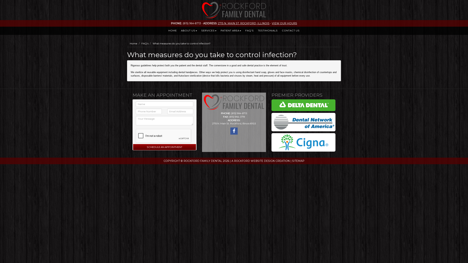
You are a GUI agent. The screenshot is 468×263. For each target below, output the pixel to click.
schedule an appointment (164, 147)
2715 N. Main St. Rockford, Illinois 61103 (234, 123)
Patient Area (230, 30)
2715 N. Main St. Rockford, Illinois (243, 23)
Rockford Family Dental (203, 161)
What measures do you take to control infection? (181, 43)
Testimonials (268, 30)
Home (172, 30)
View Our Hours (284, 23)
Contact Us (291, 30)
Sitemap (298, 161)
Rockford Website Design (254, 161)
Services (208, 30)
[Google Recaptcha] (160, 135)
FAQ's (249, 30)
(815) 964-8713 (239, 113)
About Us (188, 30)
